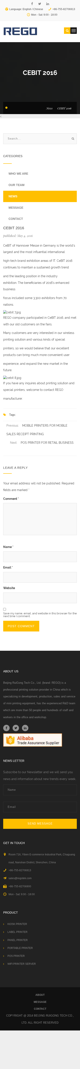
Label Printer (17, 932)
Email (8, 567)
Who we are (18, 173)
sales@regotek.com (20, 878)
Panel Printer (17, 940)
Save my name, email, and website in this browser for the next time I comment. (40, 615)
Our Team (17, 185)
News (49, 108)
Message (16, 207)
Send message (40, 823)
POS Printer (16, 955)
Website (9, 588)
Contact (16, 218)
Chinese (38, 9)
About (40, 994)
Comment (11, 498)
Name (8, 547)
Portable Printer (20, 948)
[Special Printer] (20, 31)
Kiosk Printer (17, 924)
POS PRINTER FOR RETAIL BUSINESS (47, 442)
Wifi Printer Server (21, 963)
